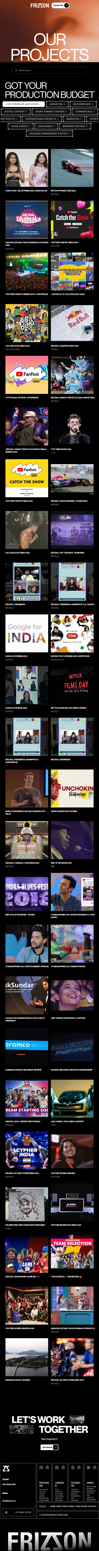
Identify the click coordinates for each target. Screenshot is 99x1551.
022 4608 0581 (9, 1484)
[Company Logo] (40, 5)
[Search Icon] (49, 70)
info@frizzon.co (9, 1501)
